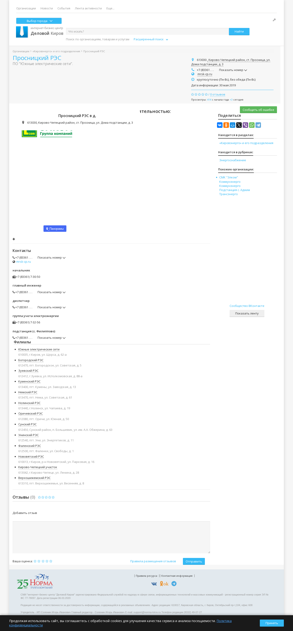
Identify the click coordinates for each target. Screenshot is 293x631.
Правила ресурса (146, 575)
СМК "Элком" (228, 177)
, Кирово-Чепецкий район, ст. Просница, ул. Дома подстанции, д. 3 (230, 62)
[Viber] (245, 125)
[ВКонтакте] (219, 125)
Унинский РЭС (28, 435)
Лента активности (88, 8)
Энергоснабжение (232, 160)
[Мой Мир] (232, 125)
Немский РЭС (27, 392)
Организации (26, 8)
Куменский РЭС (29, 381)
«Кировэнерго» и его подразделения (56, 51)
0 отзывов (217, 94)
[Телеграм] (175, 584)
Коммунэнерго (230, 182)
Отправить (194, 561)
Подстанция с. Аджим (234, 190)
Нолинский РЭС (29, 403)
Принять (272, 623)
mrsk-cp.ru (205, 74)
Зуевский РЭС (28, 371)
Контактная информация (177, 575)
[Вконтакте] (155, 584)
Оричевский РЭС (30, 413)
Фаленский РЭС (29, 446)
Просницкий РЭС (37, 58)
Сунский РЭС (27, 424)
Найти (239, 31)
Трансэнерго (228, 194)
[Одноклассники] (226, 125)
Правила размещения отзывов (153, 561)
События (63, 8)
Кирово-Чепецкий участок (37, 467)
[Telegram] (258, 125)
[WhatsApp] (252, 125)
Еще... (110, 8)
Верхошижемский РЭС (34, 478)
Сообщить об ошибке (258, 110)
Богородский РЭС (30, 360)
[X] (239, 125)
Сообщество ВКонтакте (247, 306)
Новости (47, 8)
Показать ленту (247, 313)
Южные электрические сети (39, 349)
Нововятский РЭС (31, 456)
